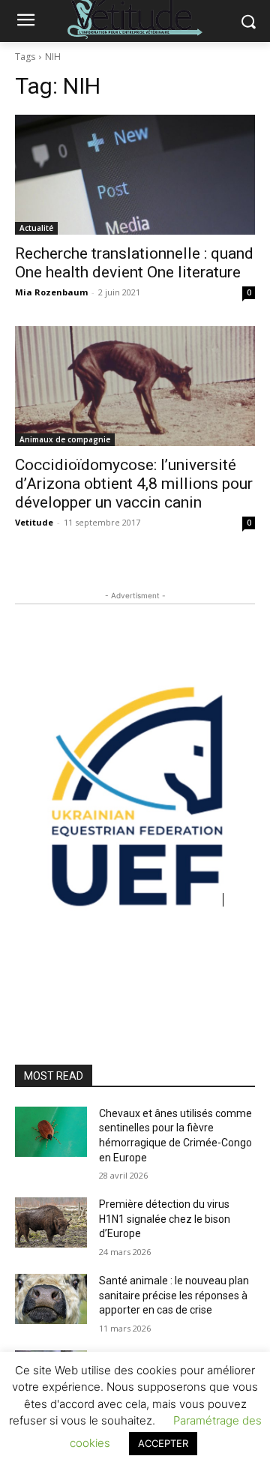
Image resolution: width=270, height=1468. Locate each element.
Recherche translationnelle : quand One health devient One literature (134, 262)
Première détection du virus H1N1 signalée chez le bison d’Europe (164, 1218)
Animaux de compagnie (65, 439)
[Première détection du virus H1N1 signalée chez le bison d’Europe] (51, 1222)
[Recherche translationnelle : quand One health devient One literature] (135, 175)
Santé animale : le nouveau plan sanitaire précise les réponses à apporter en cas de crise (174, 1295)
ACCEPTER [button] (163, 1443)
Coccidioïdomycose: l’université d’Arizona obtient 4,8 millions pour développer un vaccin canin (134, 483)
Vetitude (34, 522)
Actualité (36, 228)
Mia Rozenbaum (51, 292)
